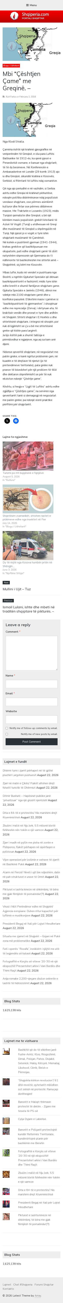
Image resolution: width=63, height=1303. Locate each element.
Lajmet (7, 1284)
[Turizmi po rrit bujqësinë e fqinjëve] (28, 456)
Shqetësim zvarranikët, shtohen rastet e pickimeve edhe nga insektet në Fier (27, 517)
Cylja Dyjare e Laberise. (32, 1119)
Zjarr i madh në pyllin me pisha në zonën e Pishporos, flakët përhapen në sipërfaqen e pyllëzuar (29, 847)
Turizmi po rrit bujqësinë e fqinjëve (23, 473)
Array (38, 1295)
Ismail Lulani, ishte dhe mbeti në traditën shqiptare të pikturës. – (29, 609)
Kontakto (8, 1289)
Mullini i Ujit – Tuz (17, 589)
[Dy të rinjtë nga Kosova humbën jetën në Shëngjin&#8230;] (28, 545)
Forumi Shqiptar (44, 1284)
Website (11, 711)
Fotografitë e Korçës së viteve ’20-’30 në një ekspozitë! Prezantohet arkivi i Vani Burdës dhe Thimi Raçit (31, 966)
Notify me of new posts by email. (39, 734)
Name (10, 676)
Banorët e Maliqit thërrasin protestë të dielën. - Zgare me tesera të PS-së (36, 1106)
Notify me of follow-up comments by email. (34, 728)
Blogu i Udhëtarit (11, 65)
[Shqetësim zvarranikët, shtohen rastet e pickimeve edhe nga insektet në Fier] (28, 499)
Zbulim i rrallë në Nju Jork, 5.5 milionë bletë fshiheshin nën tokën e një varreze (39, 1177)
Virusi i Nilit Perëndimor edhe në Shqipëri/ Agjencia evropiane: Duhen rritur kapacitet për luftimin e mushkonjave (30, 911)
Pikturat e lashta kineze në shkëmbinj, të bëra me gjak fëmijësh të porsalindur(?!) (34, 1219)
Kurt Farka (11, 96)
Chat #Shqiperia (22, 1284)
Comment (13, 632)
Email (10, 693)
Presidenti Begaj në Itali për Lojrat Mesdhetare (31, 924)
